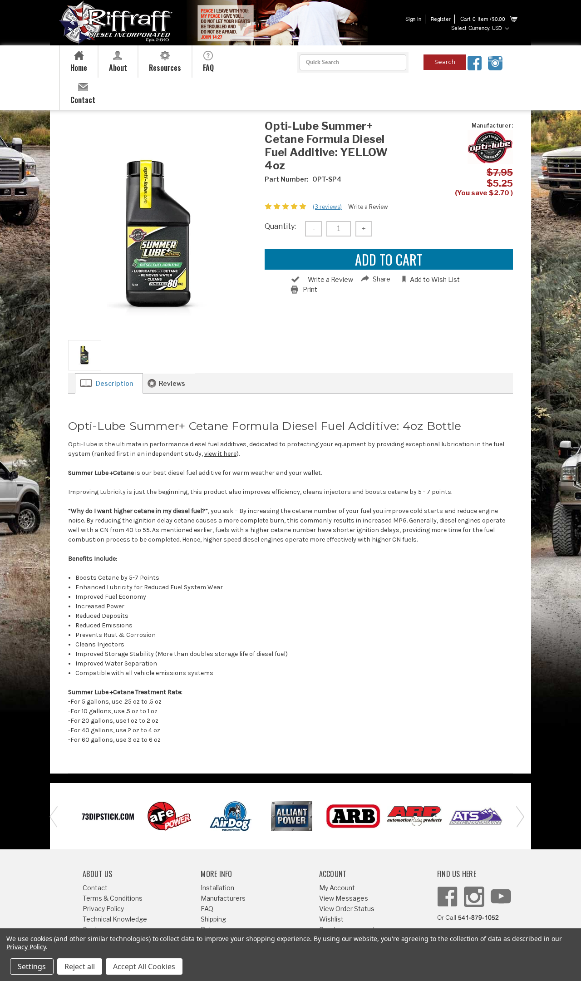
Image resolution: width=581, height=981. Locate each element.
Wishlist (331, 919)
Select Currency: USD (477, 28)
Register (441, 19)
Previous (52, 816)
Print (310, 289)
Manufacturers (223, 898)
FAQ (207, 908)
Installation (217, 888)
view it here (220, 454)
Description (114, 383)
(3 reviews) (327, 206)
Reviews (172, 383)
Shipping (213, 919)
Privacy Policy (103, 908)
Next (517, 816)
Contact (95, 888)
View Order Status (346, 908)
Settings (32, 966)
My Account (337, 888)
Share (381, 279)
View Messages (343, 898)
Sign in (413, 19)
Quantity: (280, 226)
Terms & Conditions (113, 898)
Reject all (79, 966)
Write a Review (368, 206)
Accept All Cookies (144, 966)
